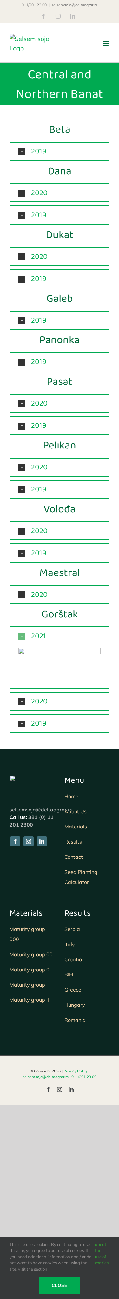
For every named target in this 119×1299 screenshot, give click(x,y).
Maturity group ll (29, 1000)
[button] (59, 151)
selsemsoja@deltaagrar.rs (74, 5)
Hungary (74, 1005)
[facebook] (15, 841)
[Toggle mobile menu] (106, 43)
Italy (69, 944)
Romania (75, 1020)
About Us (76, 811)
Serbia (72, 929)
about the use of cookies (102, 1254)
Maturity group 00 (31, 954)
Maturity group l (29, 985)
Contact (73, 857)
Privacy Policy (75, 1071)
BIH (68, 974)
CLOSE (60, 1285)
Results (73, 842)
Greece (72, 990)
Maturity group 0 (30, 969)
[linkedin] (42, 841)
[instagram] (28, 841)
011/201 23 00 (34, 5)
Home (71, 796)
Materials (75, 826)
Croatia (73, 959)
